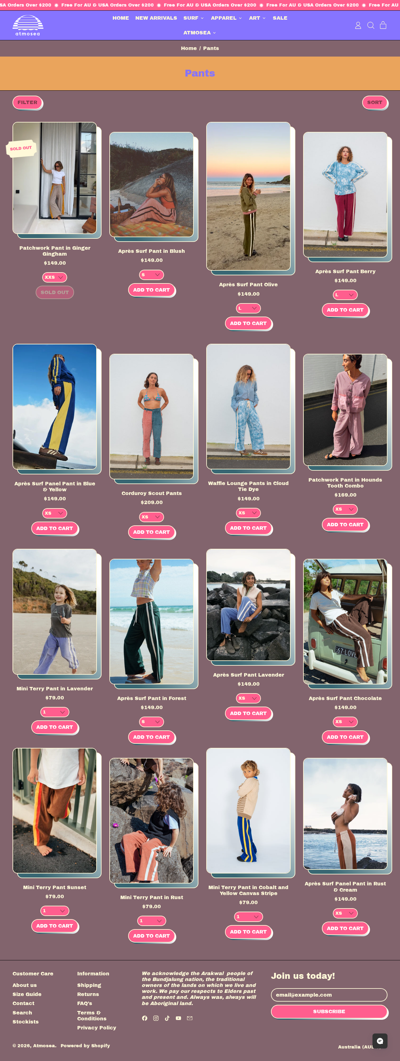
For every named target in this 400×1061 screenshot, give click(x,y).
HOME (120, 18)
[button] (370, 25)
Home (189, 48)
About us (24, 985)
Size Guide (27, 994)
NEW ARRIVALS (156, 18)
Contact (23, 1003)
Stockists (25, 1021)
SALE (280, 18)
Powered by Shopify (85, 1045)
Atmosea (44, 1045)
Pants (211, 48)
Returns (88, 994)
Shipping (89, 985)
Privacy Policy (96, 1027)
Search (22, 1012)
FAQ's (84, 1003)
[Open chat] (380, 1040)
